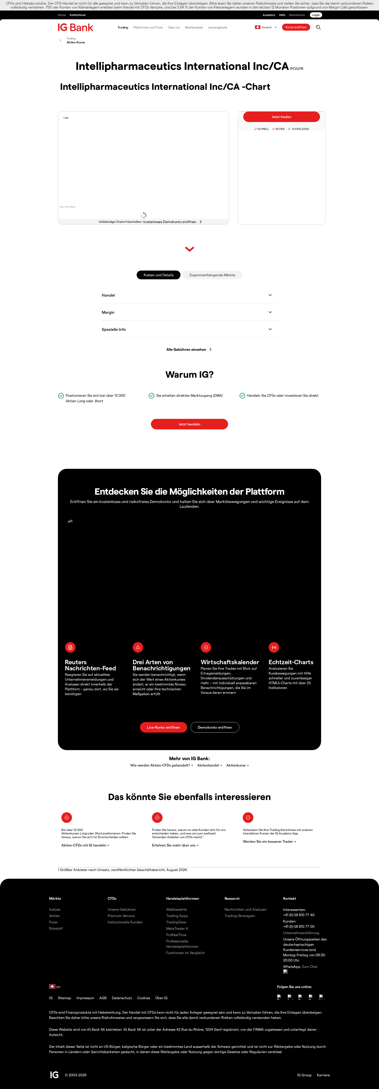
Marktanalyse (194, 27)
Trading (123, 27)
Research (232, 898)
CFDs (112, 898)
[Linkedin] (322, 997)
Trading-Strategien (240, 916)
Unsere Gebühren (122, 909)
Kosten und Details (158, 275)
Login (316, 14)
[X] (301, 997)
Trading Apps (177, 916)
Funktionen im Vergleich (185, 953)
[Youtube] (311, 997)
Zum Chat (310, 966)
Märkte (55, 898)
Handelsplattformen (182, 898)
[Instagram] (290, 997)
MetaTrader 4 (177, 928)
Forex (53, 922)
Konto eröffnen (296, 27)
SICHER (280, 128)
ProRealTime (176, 935)
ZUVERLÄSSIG (300, 128)
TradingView (176, 922)
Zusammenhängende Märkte (212, 275)
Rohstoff (56, 928)
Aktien (54, 916)
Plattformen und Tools (148, 27)
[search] (318, 27)
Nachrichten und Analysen (246, 909)
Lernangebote (217, 27)
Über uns (174, 27)
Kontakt (289, 898)
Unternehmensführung (301, 933)
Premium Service (121, 916)
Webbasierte (176, 909)
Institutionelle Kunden (125, 922)
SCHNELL (263, 128)
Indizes (54, 909)
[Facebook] (279, 997)
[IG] (75, 27)
